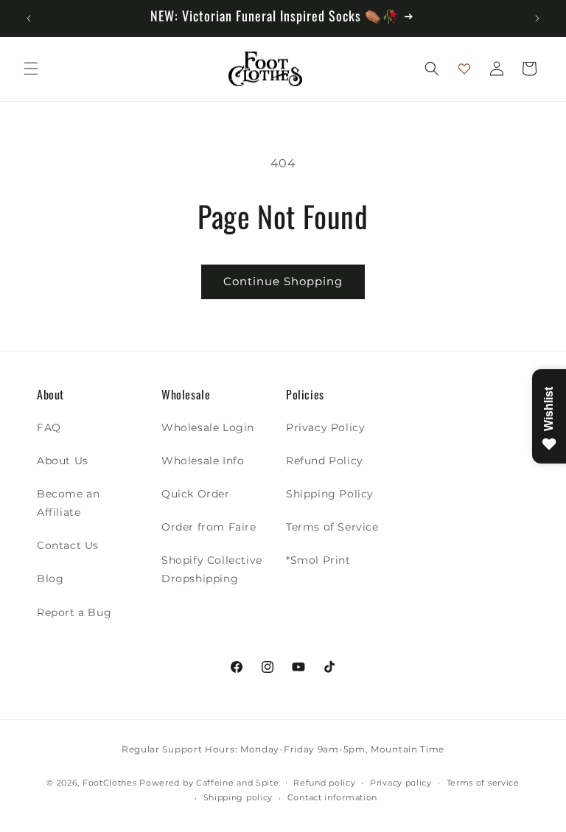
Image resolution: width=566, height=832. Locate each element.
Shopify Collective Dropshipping (211, 569)
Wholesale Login (207, 427)
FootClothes (110, 782)
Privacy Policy (325, 427)
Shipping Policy (330, 493)
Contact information (332, 797)
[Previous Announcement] (29, 18)
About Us (62, 460)
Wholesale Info (202, 460)
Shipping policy (238, 797)
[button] (31, 68)
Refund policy (324, 782)
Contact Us (68, 545)
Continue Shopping (283, 281)
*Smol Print (318, 560)
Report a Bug (74, 612)
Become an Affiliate (68, 503)
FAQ (49, 427)
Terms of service (483, 782)
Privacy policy (401, 782)
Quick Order (195, 493)
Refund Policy (324, 460)
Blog (50, 578)
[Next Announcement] (537, 18)
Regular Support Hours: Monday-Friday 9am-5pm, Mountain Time (283, 749)
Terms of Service (332, 527)
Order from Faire (208, 527)
